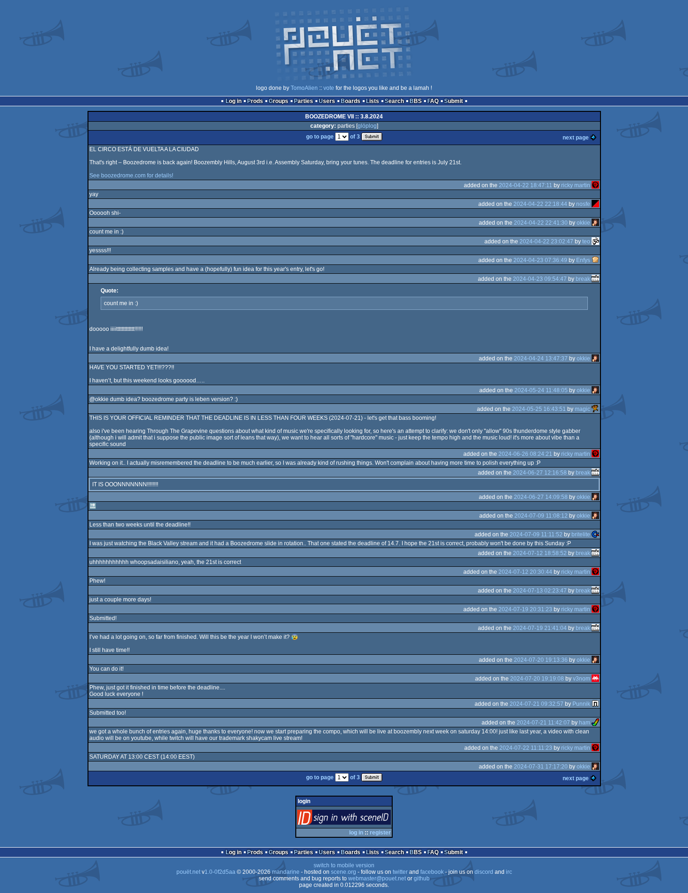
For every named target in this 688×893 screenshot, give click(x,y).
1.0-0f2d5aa (220, 872)
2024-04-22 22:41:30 (541, 223)
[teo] (595, 241)
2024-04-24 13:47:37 (541, 358)
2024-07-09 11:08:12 (541, 515)
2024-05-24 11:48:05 (541, 390)
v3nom (581, 678)
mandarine (286, 872)
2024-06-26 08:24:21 (525, 454)
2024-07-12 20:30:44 (525, 572)
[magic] (595, 409)
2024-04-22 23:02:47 (546, 241)
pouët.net (188, 872)
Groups (278, 101)
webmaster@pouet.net (377, 878)
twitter (400, 872)
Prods (255, 101)
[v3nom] (595, 678)
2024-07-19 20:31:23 (525, 609)
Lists (372, 101)
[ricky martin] (595, 185)
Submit (453, 101)
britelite (580, 534)
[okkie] (595, 223)
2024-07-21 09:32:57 (537, 704)
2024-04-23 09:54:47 (540, 279)
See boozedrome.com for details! (131, 175)
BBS (416, 101)
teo (586, 241)
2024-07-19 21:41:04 (540, 628)
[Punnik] (595, 704)
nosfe (583, 204)
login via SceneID (360, 819)
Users (327, 101)
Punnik (581, 704)
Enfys (583, 260)
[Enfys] (595, 260)
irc (509, 872)
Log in (234, 101)
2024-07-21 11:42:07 (543, 722)
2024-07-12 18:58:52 (540, 553)
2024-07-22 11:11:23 (525, 748)
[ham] (595, 722)
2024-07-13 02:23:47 (540, 590)
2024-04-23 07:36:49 (540, 260)
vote (328, 88)
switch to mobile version (344, 865)
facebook (432, 872)
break (583, 279)
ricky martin (575, 185)
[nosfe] (595, 204)
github (422, 878)
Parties (303, 101)
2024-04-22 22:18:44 (540, 204)
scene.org (343, 872)
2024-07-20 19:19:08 (537, 678)
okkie (583, 223)
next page (576, 137)
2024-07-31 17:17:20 (541, 766)
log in (356, 832)
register (380, 832)
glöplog (367, 126)
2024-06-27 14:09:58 (541, 497)
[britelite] (595, 534)
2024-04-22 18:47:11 (525, 185)
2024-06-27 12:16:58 (540, 472)
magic (582, 409)
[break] (595, 279)
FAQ (433, 101)
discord (484, 872)
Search (394, 101)
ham (584, 722)
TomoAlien (304, 88)
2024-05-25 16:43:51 (539, 409)
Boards (350, 101)
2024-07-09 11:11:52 (536, 534)
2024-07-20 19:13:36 (541, 660)
